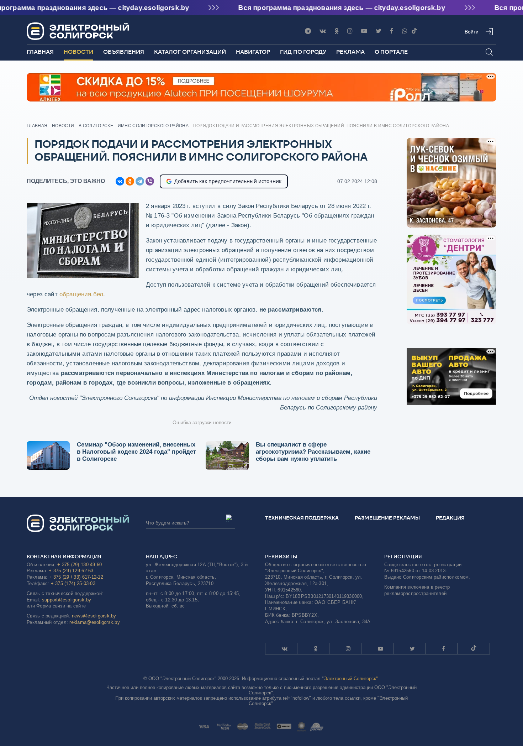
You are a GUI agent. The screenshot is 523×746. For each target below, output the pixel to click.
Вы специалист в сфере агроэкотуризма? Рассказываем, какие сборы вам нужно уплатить (313, 451)
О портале (391, 52)
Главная (40, 52)
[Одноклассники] (336, 31)
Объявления (123, 52)
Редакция (450, 518)
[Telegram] (308, 31)
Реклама (350, 52)
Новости (78, 52)
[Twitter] (378, 31)
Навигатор (253, 52)
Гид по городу (303, 52)
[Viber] (404, 31)
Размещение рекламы (387, 518)
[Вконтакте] (322, 31)
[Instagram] (350, 31)
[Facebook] (391, 31)
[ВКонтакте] (120, 181)
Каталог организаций (190, 52)
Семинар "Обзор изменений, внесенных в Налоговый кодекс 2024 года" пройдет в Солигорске (136, 451)
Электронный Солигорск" (351, 678)
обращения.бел (81, 294)
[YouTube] (364, 31)
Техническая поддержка (302, 518)
